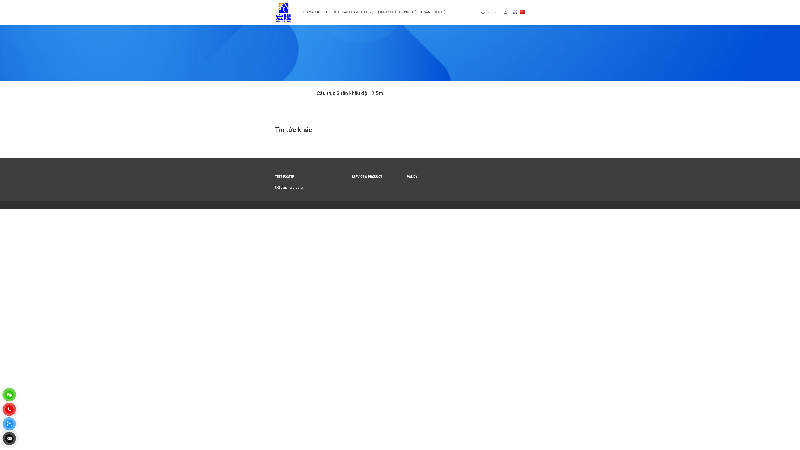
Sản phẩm (350, 12)
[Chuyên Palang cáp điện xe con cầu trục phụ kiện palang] (283, 12)
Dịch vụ (367, 12)
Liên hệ (439, 12)
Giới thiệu (331, 12)
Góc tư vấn (421, 12)
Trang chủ (311, 12)
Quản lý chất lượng (393, 12)
